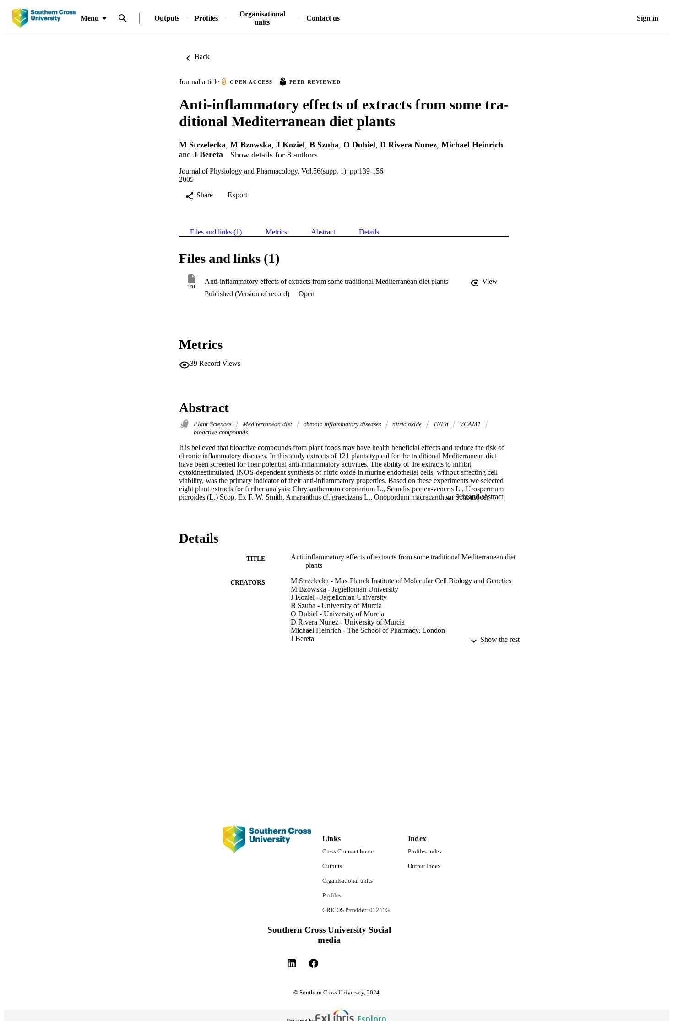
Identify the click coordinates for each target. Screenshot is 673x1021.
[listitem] (292, 963)
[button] (484, 281)
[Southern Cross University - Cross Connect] (44, 18)
